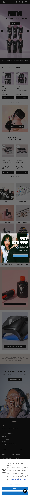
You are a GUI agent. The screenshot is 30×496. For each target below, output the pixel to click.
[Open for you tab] (25, 491)
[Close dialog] (28, 234)
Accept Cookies (15, 493)
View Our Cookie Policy (17, 479)
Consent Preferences (15, 484)
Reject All (15, 488)
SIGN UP (20, 256)
